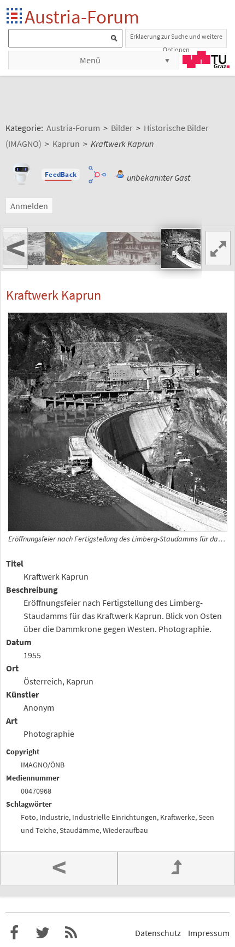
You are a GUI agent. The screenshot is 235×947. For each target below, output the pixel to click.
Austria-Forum (82, 16)
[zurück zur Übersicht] (176, 868)
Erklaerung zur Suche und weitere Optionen (176, 39)
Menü (90, 60)
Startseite (15, 16)
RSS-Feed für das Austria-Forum (71, 933)
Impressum (209, 932)
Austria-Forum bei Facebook (14, 933)
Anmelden (29, 205)
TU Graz (206, 59)
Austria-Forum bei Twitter (42, 933)
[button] (61, 175)
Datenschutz (158, 932)
